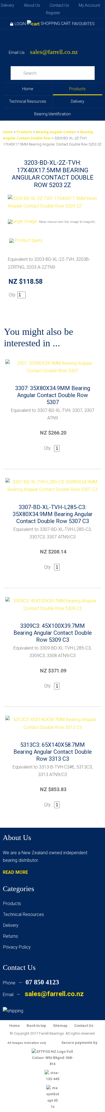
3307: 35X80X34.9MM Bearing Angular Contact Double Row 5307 (52, 395)
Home (27, 89)
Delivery (7, 5)
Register (53, 13)
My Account (89, 5)
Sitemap (60, 1025)
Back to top (36, 1025)
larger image (24, 221)
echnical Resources (24, 914)
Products (77, 89)
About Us (32, 5)
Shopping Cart (56, 23)
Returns (10, 936)
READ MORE (15, 872)
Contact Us (59, 5)
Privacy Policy (17, 947)
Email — (43, 994)
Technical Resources (27, 101)
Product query (29, 240)
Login (20, 24)
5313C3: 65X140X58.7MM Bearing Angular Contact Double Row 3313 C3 (52, 751)
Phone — (31, 982)
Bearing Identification (52, 114)
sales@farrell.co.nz (54, 52)
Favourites (83, 24)
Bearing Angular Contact (56, 132)
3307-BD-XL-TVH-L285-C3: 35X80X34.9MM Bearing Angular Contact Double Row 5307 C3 (53, 514)
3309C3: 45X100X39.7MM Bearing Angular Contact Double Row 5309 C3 (52, 632)
